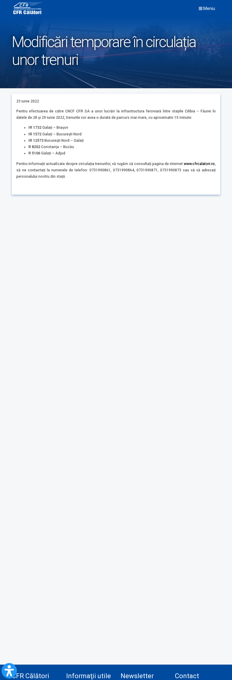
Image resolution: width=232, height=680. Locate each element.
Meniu (208, 8)
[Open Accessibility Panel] (9, 670)
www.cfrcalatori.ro (199, 164)
